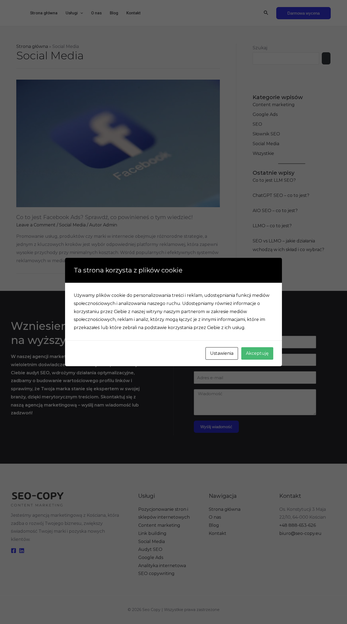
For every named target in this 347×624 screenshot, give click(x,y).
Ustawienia (221, 353)
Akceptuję (257, 353)
